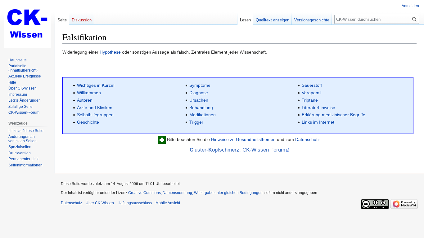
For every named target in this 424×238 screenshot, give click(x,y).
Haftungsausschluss (135, 203)
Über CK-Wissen (100, 203)
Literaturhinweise (318, 107)
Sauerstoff (312, 85)
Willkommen (89, 92)
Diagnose (198, 92)
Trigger (196, 122)
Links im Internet (318, 122)
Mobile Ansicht (168, 203)
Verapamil (311, 92)
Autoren (84, 100)
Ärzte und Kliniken (94, 107)
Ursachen (198, 100)
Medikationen (202, 114)
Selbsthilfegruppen (95, 114)
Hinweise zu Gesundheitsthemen (243, 139)
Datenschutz (307, 139)
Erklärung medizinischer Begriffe (333, 114)
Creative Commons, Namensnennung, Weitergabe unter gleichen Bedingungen (195, 193)
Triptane (310, 100)
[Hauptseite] (27, 25)
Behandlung (201, 107)
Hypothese (110, 52)
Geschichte (88, 122)
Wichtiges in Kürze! (96, 85)
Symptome (199, 85)
